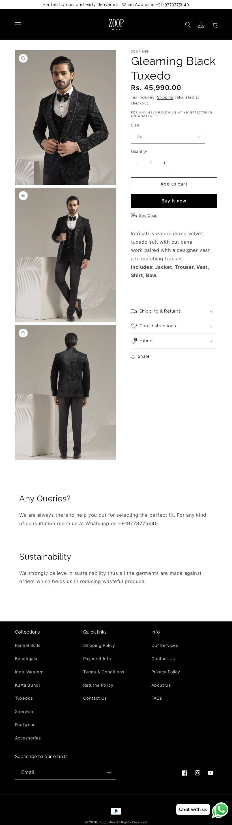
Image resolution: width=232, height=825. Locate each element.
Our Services (165, 645)
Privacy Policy (165, 672)
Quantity (139, 151)
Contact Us (95, 698)
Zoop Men (107, 822)
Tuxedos (24, 698)
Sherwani (25, 711)
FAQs (156, 698)
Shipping (165, 97)
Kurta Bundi (27, 685)
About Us (161, 685)
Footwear (25, 724)
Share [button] (144, 356)
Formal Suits (28, 645)
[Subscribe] (109, 773)
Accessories (28, 738)
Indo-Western (29, 672)
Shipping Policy (99, 645)
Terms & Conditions (103, 672)
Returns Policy (98, 685)
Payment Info (97, 658)
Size (135, 125)
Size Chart (148, 215)
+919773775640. (138, 523)
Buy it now (174, 201)
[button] (17, 24)
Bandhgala (26, 658)
